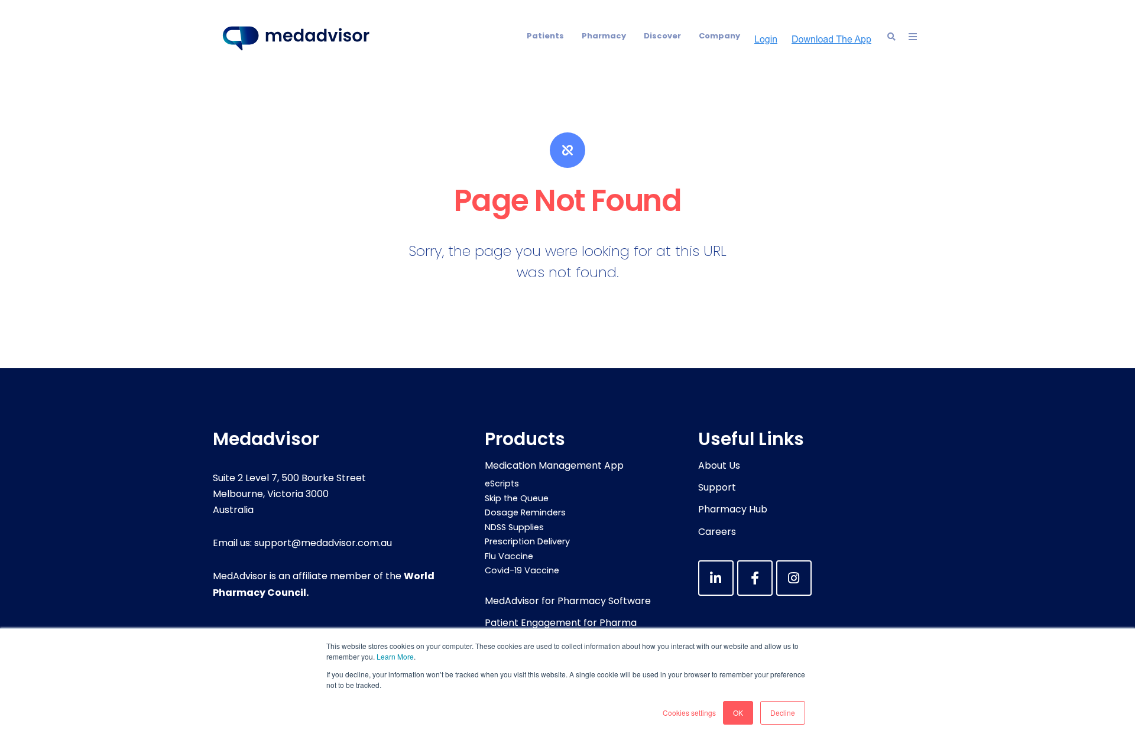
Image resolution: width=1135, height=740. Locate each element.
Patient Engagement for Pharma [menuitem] (561, 622)
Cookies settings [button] (689, 712)
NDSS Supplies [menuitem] (514, 527)
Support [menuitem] (717, 487)
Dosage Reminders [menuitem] (525, 512)
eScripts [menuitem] (502, 483)
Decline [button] (782, 712)
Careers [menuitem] (717, 531)
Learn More (395, 656)
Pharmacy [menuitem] (604, 35)
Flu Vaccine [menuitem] (509, 556)
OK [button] (738, 712)
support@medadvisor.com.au (323, 543)
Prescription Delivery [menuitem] (527, 541)
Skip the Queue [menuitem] (517, 498)
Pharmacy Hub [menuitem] (732, 509)
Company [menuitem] (719, 35)
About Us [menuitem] (719, 465)
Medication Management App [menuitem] (554, 465)
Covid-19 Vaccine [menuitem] (522, 570)
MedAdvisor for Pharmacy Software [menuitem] (568, 601)
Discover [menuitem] (662, 35)
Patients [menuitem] (545, 35)
